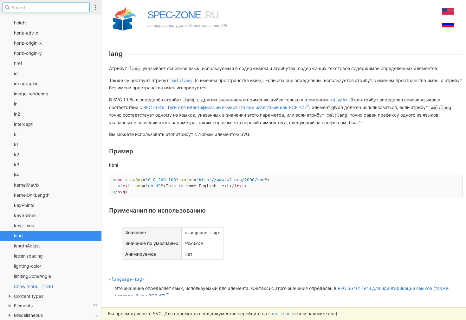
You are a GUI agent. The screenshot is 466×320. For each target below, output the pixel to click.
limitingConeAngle (32, 276)
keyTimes (24, 225)
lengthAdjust (27, 245)
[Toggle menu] (95, 7)
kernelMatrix (27, 185)
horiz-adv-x (26, 32)
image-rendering (31, 93)
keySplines (25, 215)
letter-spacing (28, 256)
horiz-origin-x (28, 43)
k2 (16, 154)
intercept (23, 124)
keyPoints (24, 205)
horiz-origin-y (28, 53)
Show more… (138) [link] (33, 286)
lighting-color (27, 266)
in (15, 103)
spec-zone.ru (282, 313)
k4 (16, 174)
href (18, 63)
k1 (16, 144)
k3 (16, 164)
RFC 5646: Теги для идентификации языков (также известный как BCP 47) (224, 107)
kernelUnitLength (31, 195)
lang (18, 235)
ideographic (26, 83)
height (20, 22)
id (16, 73)
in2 (17, 114)
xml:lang (182, 80)
